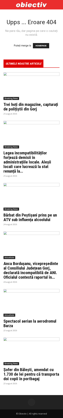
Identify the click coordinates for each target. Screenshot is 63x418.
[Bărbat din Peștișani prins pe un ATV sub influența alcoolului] (31, 197)
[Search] (58, 4)
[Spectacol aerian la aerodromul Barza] (31, 303)
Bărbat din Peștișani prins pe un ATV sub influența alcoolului (30, 217)
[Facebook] (31, 402)
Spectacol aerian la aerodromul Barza (30, 323)
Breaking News (11, 98)
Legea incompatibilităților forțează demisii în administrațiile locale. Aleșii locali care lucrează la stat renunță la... (27, 162)
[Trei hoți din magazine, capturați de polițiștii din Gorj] (31, 86)
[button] (6, 4)
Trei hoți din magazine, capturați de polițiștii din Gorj (31, 107)
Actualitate (9, 257)
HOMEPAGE (41, 45)
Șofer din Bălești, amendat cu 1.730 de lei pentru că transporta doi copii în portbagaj (31, 374)
